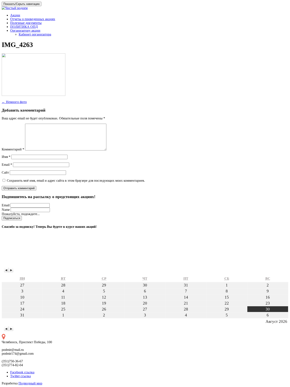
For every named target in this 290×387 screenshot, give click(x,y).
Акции (15, 15)
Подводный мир (30, 383)
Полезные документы (26, 23)
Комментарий (13, 149)
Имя (6, 157)
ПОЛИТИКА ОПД (24, 26)
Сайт (5, 172)
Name (6, 209)
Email (7, 164)
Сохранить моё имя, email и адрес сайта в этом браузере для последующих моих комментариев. (76, 180)
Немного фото (14, 102)
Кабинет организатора (35, 34)
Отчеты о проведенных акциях (32, 19)
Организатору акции (25, 30)
